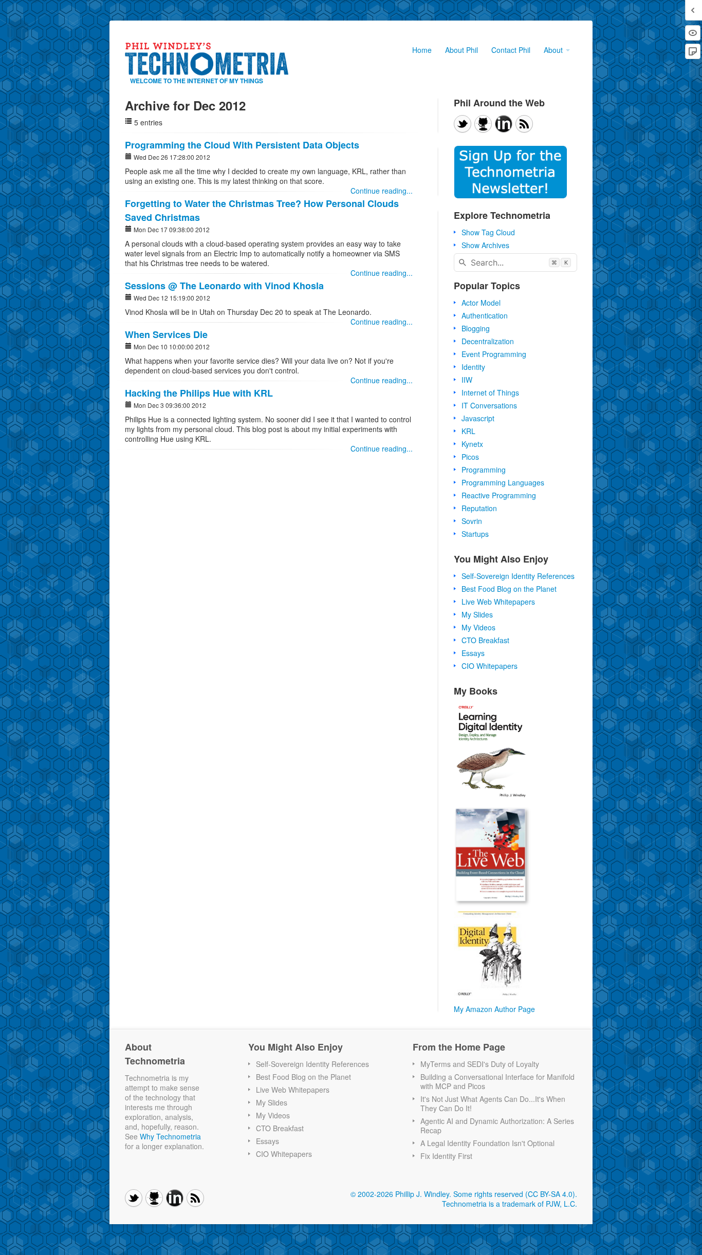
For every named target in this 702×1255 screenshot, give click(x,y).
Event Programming (493, 354)
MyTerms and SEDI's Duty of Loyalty (479, 1064)
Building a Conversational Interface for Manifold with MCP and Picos (497, 1081)
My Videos (478, 627)
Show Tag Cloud (488, 232)
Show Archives (485, 245)
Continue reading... (381, 191)
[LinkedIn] (503, 124)
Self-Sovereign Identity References (518, 576)
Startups (475, 534)
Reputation (479, 508)
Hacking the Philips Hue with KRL (199, 393)
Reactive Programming (498, 495)
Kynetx (472, 444)
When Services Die (166, 334)
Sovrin (471, 521)
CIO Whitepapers (489, 666)
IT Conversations (489, 405)
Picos (470, 457)
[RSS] (524, 124)
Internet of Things (490, 392)
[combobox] (515, 262)
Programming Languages (502, 482)
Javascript (477, 418)
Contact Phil (510, 50)
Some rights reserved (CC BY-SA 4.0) (514, 1194)
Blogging (475, 328)
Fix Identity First (446, 1156)
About (554, 50)
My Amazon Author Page (494, 1009)
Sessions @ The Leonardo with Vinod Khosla (224, 285)
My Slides (477, 614)
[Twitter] (462, 124)
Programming (483, 469)
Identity (473, 367)
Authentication (484, 315)
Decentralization (487, 341)
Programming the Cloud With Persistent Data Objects (242, 145)
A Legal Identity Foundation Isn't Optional (487, 1143)
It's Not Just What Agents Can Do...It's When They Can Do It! (492, 1103)
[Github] (483, 124)
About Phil (461, 50)
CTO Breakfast (485, 640)
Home (422, 50)
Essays (473, 653)
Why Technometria (170, 1136)
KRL (468, 431)
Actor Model (481, 302)
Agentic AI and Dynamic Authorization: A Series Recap (497, 1125)
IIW (466, 379)
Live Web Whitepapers (498, 601)
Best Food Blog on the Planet (509, 589)
